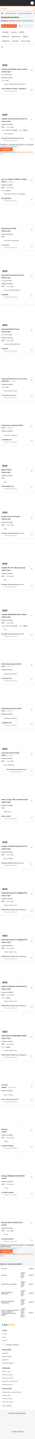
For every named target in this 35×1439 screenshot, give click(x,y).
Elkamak (4, 1129)
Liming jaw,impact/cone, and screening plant (17, 379)
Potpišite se (6, 149)
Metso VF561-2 (6, 470)
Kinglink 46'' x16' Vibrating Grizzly (13, 568)
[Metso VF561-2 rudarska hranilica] (17, 457)
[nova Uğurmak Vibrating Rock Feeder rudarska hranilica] (17, 262)
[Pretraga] (32, 9)
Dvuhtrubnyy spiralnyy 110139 (12, 425)
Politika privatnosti (7, 1374)
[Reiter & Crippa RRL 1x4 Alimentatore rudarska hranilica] (17, 787)
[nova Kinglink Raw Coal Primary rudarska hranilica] (17, 503)
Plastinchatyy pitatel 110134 (11, 664)
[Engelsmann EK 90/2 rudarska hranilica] (17, 215)
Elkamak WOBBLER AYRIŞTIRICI (13, 1176)
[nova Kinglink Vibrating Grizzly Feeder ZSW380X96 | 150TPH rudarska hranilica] (17, 106)
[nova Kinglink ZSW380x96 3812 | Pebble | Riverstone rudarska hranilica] (17, 601)
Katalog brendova (7, 1384)
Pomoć (4, 1337)
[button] (32, 3)
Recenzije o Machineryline (10, 1381)
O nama (4, 1334)
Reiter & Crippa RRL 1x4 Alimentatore (14, 799)
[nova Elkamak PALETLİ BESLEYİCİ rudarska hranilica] (17, 1209)
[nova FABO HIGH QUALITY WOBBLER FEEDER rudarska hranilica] (17, 880)
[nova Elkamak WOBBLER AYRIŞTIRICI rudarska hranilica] (17, 1163)
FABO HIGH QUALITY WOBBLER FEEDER (16, 893)
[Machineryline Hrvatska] (13, 3)
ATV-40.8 (4, 1085)
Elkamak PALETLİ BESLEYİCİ (11, 1222)
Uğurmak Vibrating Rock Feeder (12, 275)
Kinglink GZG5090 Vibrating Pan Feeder (15, 846)
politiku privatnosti (21, 152)
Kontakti (4, 1340)
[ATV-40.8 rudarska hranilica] (17, 1072)
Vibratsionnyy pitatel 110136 (11, 708)
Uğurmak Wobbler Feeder (10, 329)
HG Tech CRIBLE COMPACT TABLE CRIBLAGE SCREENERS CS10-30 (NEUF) (10, 1313)
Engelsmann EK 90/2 (8, 228)
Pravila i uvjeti (6, 1371)
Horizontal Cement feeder (10, 753)
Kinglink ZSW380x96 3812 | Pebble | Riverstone (18, 614)
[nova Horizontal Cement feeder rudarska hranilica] (17, 740)
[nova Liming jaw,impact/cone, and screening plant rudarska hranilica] (17, 366)
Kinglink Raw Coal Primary (10, 516)
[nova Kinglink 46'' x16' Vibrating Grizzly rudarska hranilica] (17, 555)
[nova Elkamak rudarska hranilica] (17, 1116)
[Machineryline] (2, 13)
